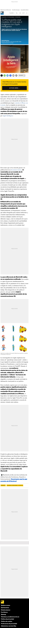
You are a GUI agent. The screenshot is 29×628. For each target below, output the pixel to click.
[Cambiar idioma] (23, 13)
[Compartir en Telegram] (7, 75)
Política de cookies (6, 621)
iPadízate (3, 485)
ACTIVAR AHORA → (14, 88)
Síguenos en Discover (6, 9)
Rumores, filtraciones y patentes (15, 485)
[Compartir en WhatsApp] (4, 75)
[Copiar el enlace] (16, 75)
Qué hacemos (5, 607)
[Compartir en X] (2, 75)
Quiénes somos (5, 605)
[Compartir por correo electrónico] (13, 75)
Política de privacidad (7, 619)
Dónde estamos (5, 610)
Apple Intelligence (8, 116)
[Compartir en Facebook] (10, 75)
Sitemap (3, 614)
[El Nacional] (14, 602)
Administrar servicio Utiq (8, 626)
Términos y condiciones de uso (10, 616)
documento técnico (16, 170)
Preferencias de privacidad (9, 623)
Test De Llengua (16, 9)
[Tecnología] (2, 13)
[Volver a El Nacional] (12, 13)
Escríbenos (4, 612)
